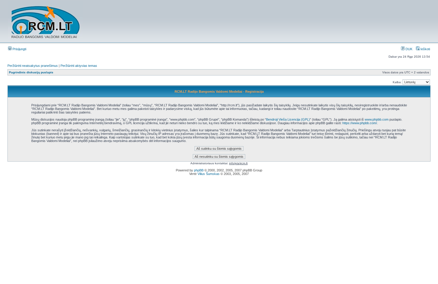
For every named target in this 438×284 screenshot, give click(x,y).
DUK (408, 49)
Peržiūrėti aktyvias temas (78, 65)
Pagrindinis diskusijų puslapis (31, 72)
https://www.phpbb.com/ (359, 123)
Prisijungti (19, 49)
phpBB (199, 170)
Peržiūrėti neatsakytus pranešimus (32, 65)
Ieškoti (425, 49)
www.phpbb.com (377, 119)
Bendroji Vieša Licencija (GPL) (288, 119)
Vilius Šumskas (209, 174)
